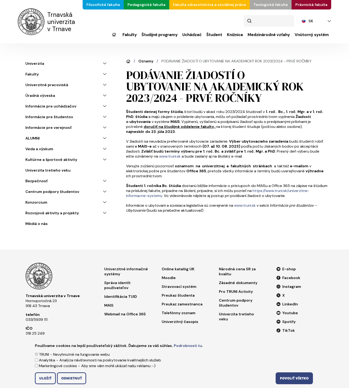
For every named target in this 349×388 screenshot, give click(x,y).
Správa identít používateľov (117, 285)
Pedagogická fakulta (146, 4)
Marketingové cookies (58, 365)
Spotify (289, 321)
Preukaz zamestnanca (182, 304)
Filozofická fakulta (103, 4)
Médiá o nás (36, 223)
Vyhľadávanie (249, 21)
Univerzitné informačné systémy (126, 271)
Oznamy (145, 61)
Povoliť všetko (294, 378)
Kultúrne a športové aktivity (51, 159)
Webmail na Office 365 (125, 314)
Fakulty (130, 34)
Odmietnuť (71, 378)
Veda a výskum (39, 148)
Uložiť (45, 378)
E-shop (289, 268)
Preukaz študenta (178, 295)
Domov (128, 61)
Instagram (291, 286)
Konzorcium (36, 202)
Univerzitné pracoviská (46, 84)
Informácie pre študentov (49, 116)
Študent (214, 34)
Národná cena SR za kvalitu (237, 271)
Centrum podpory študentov (52, 191)
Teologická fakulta (271, 4)
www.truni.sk (170, 156)
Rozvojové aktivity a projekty (52, 212)
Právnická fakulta (311, 4)
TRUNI (44, 354)
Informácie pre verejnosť (48, 127)
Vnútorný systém (312, 34)
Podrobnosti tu (188, 345)
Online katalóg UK (178, 268)
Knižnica (235, 34)
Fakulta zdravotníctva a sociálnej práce (209, 4)
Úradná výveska (40, 95)
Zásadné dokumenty (238, 282)
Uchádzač (192, 34)
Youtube (290, 312)
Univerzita (114, 38)
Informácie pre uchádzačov (50, 106)
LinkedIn (290, 304)
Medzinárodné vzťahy (269, 34)
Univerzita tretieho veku (48, 170)
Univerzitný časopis (180, 321)
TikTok (288, 330)
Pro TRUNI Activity (236, 291)
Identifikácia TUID (120, 296)
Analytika (47, 360)
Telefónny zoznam (178, 312)
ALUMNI (32, 138)
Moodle (169, 277)
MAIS (108, 305)
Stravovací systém (179, 286)
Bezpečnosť (36, 180)
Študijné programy (159, 34)
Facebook (291, 277)
